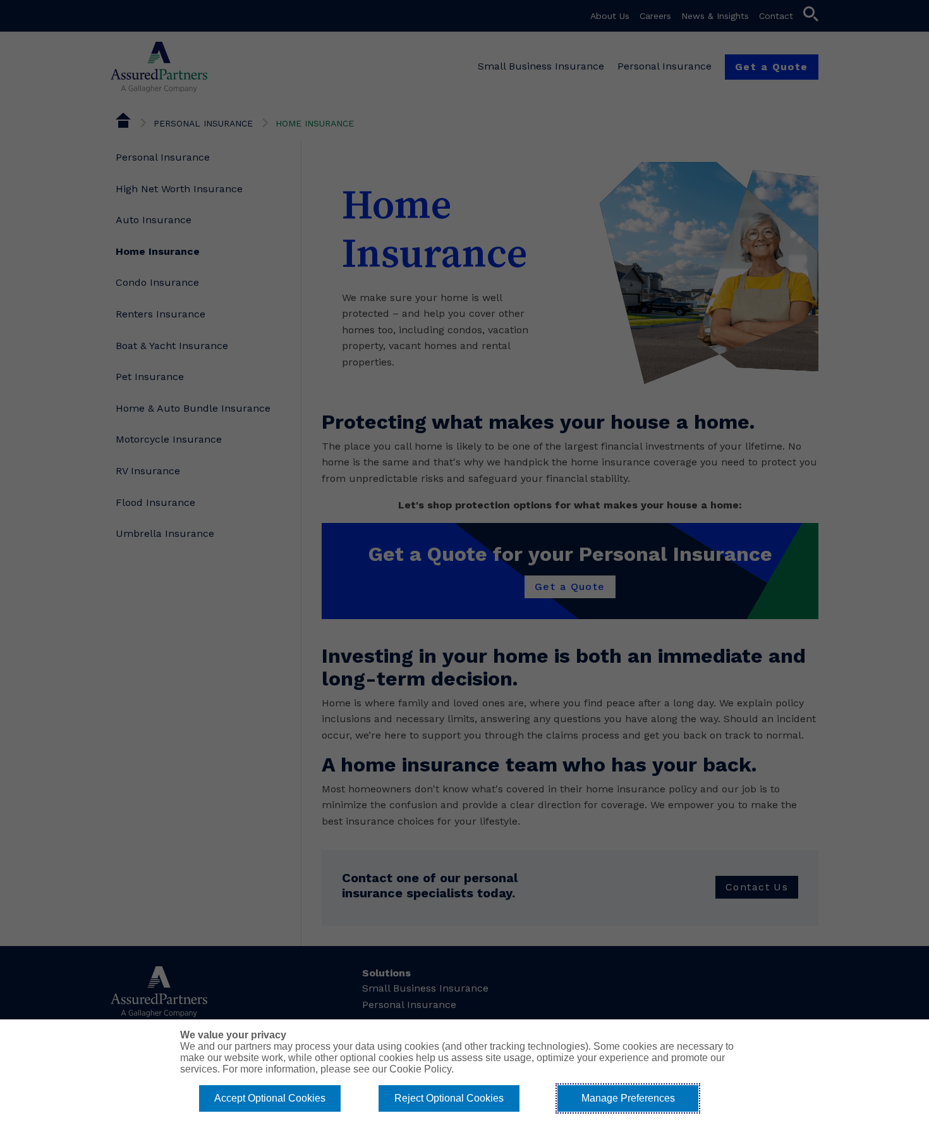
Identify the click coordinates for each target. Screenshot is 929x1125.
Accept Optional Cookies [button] (269, 1098)
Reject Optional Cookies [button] (449, 1098)
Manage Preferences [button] (628, 1098)
